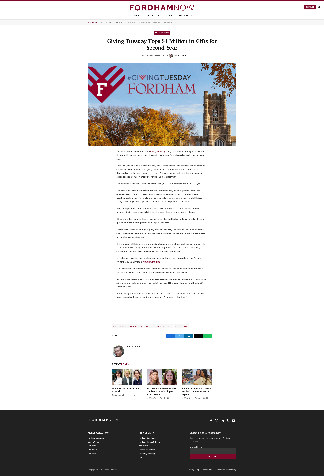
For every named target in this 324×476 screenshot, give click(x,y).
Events (171, 15)
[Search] (319, 7)
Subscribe (310, 7)
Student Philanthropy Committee (158, 326)
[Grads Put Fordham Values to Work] (127, 377)
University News (162, 33)
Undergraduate (181, 326)
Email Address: (196, 447)
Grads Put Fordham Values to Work (126, 390)
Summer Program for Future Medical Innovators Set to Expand (197, 391)
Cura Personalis (119, 326)
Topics (135, 15)
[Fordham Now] (162, 7)
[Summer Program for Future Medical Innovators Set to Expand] (197, 377)
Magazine (184, 15)
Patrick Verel (181, 55)
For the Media (153, 15)
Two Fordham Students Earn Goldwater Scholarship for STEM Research (162, 391)
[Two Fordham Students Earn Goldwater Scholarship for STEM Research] (162, 377)
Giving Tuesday (157, 151)
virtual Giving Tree (151, 262)
